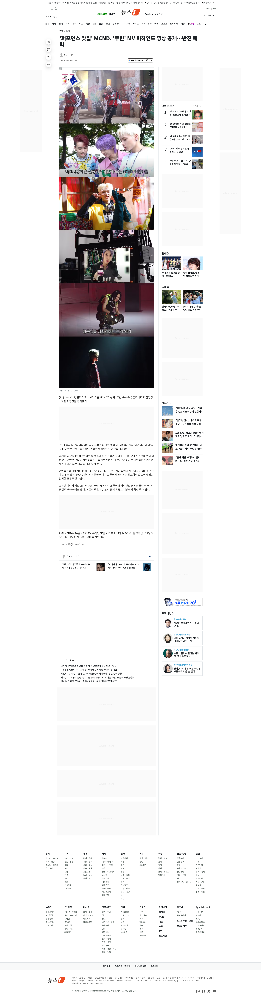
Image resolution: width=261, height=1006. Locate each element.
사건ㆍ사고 (68, 858)
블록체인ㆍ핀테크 (184, 882)
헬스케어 (86, 919)
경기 (122, 865)
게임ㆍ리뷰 (68, 929)
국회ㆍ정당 (50, 862)
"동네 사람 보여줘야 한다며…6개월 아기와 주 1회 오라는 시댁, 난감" (188, 461)
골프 (141, 932)
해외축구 (143, 922)
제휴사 (180, 907)
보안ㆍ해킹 (68, 925)
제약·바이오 (88, 915)
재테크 (179, 878)
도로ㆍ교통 (106, 942)
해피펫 (112, 14)
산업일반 (199, 858)
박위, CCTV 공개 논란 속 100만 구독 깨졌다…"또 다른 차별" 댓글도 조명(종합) (97, 677)
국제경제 (105, 878)
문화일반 (105, 925)
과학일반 (68, 932)
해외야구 (143, 915)
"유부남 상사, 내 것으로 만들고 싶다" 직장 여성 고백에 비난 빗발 (189, 424)
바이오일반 (87, 922)
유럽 (103, 868)
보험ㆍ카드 (181, 868)
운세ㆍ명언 (106, 939)
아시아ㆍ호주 (107, 865)
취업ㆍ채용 (200, 892)
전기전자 (199, 865)
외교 (141, 853)
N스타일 (124, 932)
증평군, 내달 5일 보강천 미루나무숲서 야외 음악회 (90, 2)
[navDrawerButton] (47, 9)
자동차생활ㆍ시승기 (110, 949)
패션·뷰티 (200, 882)
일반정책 (49, 915)
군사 (160, 862)
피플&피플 (106, 888)
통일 (141, 862)
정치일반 (49, 868)
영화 (122, 919)
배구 (141, 925)
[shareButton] (48, 42)
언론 (103, 929)
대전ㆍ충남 (125, 878)
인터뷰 (123, 929)
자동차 (198, 868)
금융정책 (180, 862)
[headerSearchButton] (56, 9)
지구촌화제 (106, 892)
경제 (85, 853)
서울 (122, 862)
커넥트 (208, 8)
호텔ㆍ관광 (200, 888)
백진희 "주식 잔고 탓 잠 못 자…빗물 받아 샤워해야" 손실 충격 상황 (91, 673)
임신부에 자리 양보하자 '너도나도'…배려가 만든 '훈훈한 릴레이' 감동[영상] (188, 449)
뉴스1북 (199, 929)
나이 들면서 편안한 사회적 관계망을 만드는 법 (186, 640)
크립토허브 (102, 14)
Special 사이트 (203, 907)
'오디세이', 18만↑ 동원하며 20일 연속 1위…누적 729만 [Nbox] (123, 566)
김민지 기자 (69, 54)
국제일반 (105, 895)
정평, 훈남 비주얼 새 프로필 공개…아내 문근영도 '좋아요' (76, 566)
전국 (123, 853)
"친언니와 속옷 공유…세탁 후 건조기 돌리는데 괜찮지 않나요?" (189, 412)
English (149, 14)
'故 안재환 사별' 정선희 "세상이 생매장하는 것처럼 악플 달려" (180, 127)
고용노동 (86, 872)
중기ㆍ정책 (200, 872)
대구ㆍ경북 (125, 888)
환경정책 (86, 878)
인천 (122, 868)
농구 (141, 929)
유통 (197, 875)
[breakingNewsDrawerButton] (52, 9)
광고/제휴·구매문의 (122, 966)
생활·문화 (106, 907)
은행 (179, 865)
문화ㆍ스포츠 (163, 872)
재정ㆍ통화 (87, 862)
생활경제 (199, 878)
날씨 (66, 878)
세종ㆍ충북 (125, 875)
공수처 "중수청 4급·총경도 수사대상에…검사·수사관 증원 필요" (142, 2)
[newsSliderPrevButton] (193, 106)
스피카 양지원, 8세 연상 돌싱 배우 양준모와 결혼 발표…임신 (88, 665)
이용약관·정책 (141, 966)
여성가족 (68, 885)
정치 (48, 853)
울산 (122, 895)
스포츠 (165, 287)
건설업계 (49, 925)
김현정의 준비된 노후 (182, 634)
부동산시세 (50, 922)
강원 (122, 872)
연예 (61, 31)
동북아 (104, 858)
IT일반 (67, 922)
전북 (122, 882)
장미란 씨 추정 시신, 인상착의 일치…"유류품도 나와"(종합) (180, 164)
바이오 (86, 907)
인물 (66, 882)
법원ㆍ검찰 (68, 862)
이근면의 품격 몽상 (181, 649)
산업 (198, 853)
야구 (141, 912)
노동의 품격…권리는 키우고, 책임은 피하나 (186, 655)
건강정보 (105, 932)
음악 (122, 922)
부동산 (49, 907)
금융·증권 (181, 853)
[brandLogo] (130, 11)
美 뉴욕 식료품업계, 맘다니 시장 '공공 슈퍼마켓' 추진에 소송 (198, 2)
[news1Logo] (56, 980)
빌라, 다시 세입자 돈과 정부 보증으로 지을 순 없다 (187, 670)
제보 (214, 8)
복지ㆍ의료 (87, 912)
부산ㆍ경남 (125, 892)
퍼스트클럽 (200, 932)
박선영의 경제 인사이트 (183, 665)
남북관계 (161, 875)
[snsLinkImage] (198, 991)
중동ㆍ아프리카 (108, 872)
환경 (66, 875)
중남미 (104, 875)
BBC (179, 912)
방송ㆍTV (125, 915)
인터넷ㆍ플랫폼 (70, 912)
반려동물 (105, 945)
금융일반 (180, 858)
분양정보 (49, 919)
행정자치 (124, 858)
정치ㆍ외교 (162, 858)
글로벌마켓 (181, 915)
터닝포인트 (200, 925)
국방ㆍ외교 (143, 858)
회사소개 (106, 966)
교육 (66, 865)
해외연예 (124, 925)
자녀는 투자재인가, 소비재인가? (186, 624)
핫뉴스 (165, 403)
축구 (141, 919)
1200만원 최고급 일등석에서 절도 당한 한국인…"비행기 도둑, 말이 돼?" (189, 436)
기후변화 (105, 882)
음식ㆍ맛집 (106, 952)
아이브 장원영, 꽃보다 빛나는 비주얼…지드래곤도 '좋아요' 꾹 (89, 681)
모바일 (67, 919)
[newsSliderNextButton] (200, 106)
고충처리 (154, 966)
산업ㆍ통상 (87, 865)
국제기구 (105, 885)
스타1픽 (199, 919)
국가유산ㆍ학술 (108, 922)
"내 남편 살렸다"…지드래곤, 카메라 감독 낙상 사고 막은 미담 (89, 669)
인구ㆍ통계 (87, 868)
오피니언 (167, 613)
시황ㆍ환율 (181, 875)
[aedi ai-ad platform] (74, 71)
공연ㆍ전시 (106, 912)
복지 (66, 868)
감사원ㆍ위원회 (52, 865)
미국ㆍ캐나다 (107, 862)
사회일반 (68, 888)
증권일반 (180, 872)
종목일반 (143, 935)
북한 (160, 853)
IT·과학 (68, 907)
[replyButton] (48, 49)
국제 (104, 853)
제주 (122, 898)
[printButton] (48, 64)
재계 (197, 862)
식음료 (198, 885)
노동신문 (159, 14)
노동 (66, 872)
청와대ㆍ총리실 (52, 858)
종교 (103, 919)
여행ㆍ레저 (106, 935)
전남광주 (124, 885)
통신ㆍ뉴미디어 (70, 915)
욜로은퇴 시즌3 (180, 619)
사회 (66, 853)
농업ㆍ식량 (87, 875)
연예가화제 (125, 912)
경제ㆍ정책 (87, 858)
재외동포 (143, 865)
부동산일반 (50, 912)
